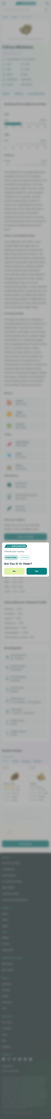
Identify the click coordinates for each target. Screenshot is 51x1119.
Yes (36, 571)
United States (11, 557)
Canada (24, 557)
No (14, 571)
